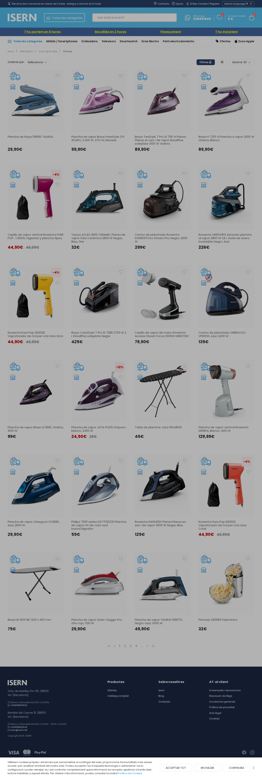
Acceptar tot (176, 768)
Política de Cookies (130, 773)
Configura (236, 768)
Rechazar (207, 768)
